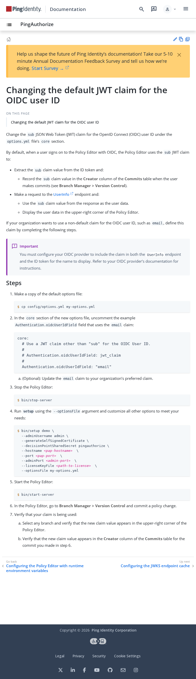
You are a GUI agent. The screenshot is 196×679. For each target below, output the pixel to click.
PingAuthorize (37, 24)
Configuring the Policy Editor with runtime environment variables (45, 568)
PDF (187, 39)
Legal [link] (59, 655)
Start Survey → (48, 68)
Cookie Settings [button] (127, 655)
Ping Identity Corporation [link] (114, 630)
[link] (23, 9)
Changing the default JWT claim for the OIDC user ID (55, 122)
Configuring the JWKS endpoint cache (155, 565)
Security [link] (99, 655)
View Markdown (181, 39)
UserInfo (61, 194)
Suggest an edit (175, 39)
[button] (170, 9)
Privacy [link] (78, 655)
